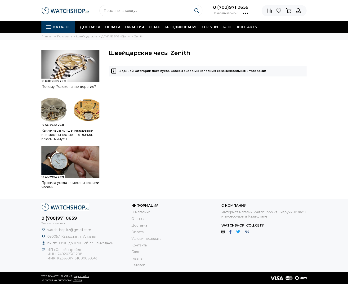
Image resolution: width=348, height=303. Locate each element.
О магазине (141, 212)
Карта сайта (81, 276)
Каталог (61, 27)
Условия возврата (146, 238)
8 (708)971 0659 (231, 7)
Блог (227, 27)
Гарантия (134, 27)
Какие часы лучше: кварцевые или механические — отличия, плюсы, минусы (67, 134)
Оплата (112, 27)
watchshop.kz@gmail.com (69, 230)
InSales (77, 280)
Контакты (247, 27)
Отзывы (210, 27)
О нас (154, 27)
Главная (137, 258)
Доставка (90, 27)
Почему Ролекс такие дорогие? (68, 87)
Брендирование (181, 27)
